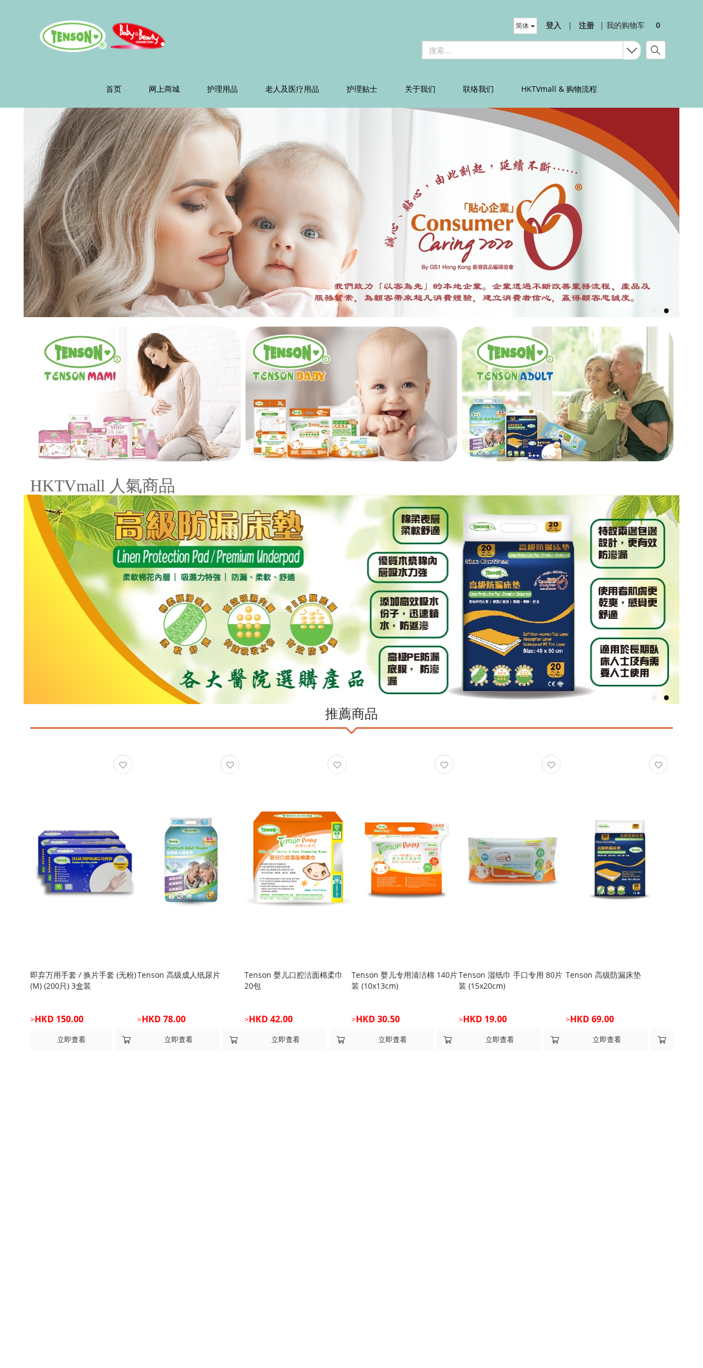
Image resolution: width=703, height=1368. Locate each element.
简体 (523, 25)
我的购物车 (622, 25)
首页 (113, 89)
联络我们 (478, 89)
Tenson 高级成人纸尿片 (178, 975)
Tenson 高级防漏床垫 (603, 975)
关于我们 (420, 89)
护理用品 (222, 89)
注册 (586, 25)
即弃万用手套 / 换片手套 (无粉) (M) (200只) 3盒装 (83, 980)
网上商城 (164, 89)
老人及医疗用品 (292, 89)
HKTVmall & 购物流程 (559, 89)
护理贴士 (362, 89)
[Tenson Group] (106, 35)
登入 (553, 25)
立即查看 (71, 1039)
